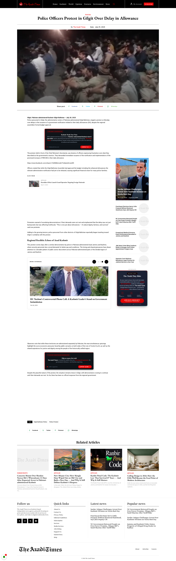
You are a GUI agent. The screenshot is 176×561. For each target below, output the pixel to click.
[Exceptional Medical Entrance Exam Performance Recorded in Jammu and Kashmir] (144, 234)
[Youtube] (36, 521)
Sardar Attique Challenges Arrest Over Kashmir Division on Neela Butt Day (132, 191)
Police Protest (53, 422)
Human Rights (22, 473)
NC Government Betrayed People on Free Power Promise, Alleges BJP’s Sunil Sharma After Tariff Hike (126, 221)
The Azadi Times (79, 27)
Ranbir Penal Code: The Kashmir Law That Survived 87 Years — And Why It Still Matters (106, 477)
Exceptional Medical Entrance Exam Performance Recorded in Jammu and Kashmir (126, 234)
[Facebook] (19, 521)
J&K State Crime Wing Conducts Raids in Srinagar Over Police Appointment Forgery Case (126, 247)
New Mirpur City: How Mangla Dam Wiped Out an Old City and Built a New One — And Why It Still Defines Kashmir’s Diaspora (69, 479)
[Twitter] (30, 521)
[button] (114, 4)
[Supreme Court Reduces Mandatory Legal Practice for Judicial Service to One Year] (144, 260)
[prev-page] (141, 161)
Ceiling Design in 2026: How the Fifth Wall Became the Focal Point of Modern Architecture (142, 478)
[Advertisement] (69, 206)
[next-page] (145, 161)
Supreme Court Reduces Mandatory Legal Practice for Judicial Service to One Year (125, 260)
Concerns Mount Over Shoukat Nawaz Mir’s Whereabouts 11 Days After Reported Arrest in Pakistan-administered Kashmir (32, 479)
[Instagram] (25, 521)
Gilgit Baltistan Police (40, 422)
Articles (88, 15)
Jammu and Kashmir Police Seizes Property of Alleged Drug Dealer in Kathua (141, 526)
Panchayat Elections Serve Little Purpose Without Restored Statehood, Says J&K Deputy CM (126, 208)
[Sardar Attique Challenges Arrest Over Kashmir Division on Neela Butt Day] (132, 179)
